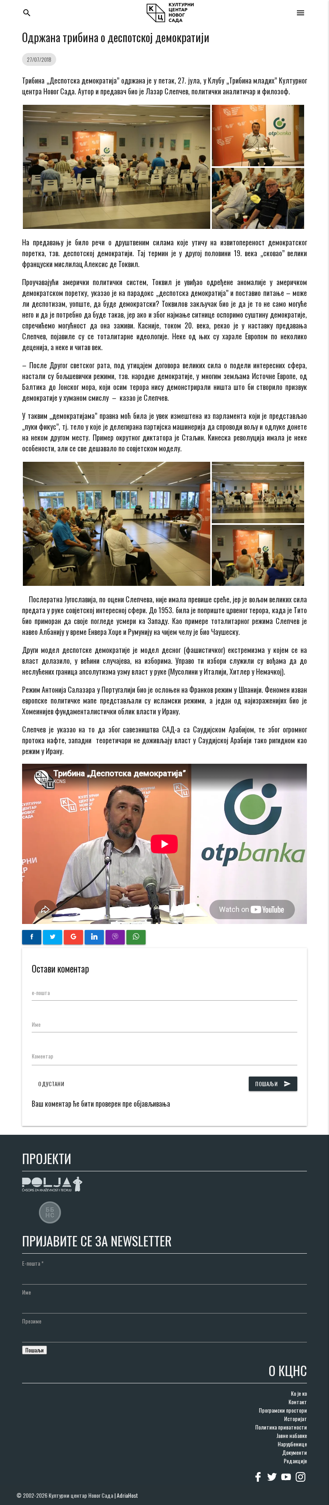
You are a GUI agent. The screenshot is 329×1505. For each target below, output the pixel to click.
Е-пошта (33, 1263)
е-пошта (41, 992)
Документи (294, 1452)
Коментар (42, 1056)
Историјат (295, 1418)
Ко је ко (299, 1393)
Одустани (51, 1083)
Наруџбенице (292, 1444)
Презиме (31, 1321)
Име (36, 1024)
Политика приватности (281, 1427)
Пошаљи (273, 1083)
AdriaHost (127, 1495)
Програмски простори (283, 1410)
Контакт (297, 1401)
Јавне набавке (291, 1435)
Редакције (295, 1460)
